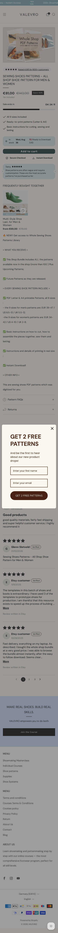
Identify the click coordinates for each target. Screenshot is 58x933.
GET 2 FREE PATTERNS (29, 495)
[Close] (52, 428)
